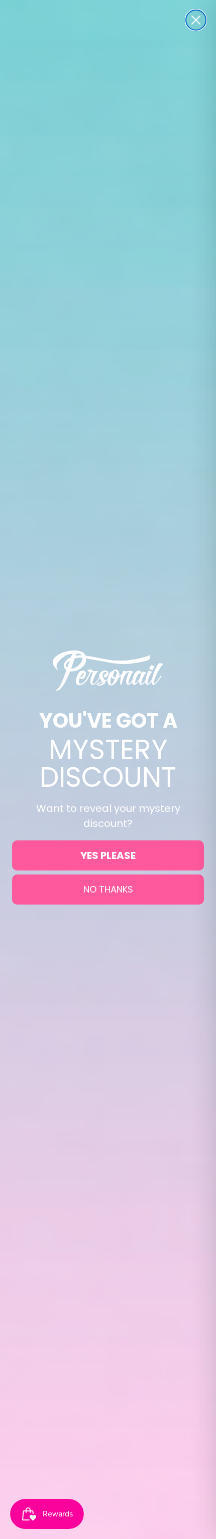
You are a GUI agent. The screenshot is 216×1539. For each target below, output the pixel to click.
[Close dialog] (196, 20)
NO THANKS (108, 889)
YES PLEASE (108, 855)
